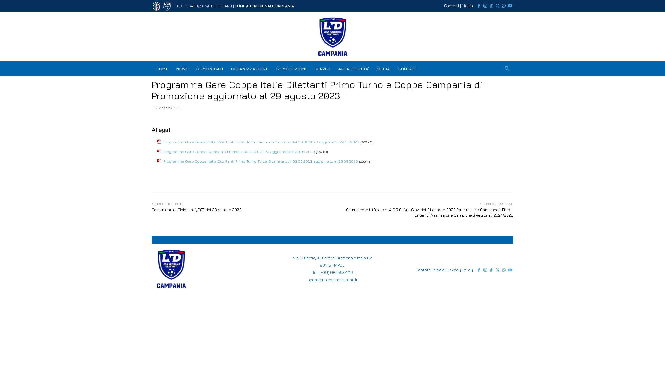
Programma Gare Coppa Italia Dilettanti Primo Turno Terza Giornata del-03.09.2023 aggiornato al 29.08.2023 (260, 161)
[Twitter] (498, 6)
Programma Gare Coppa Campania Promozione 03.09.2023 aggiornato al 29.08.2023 (239, 151)
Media (467, 5)
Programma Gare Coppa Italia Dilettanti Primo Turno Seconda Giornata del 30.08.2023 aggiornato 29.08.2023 (261, 142)
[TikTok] (491, 6)
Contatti (451, 5)
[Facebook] (479, 6)
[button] (507, 69)
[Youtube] (510, 6)
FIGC (178, 6)
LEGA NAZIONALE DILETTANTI (208, 6)
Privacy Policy (460, 270)
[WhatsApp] (504, 6)
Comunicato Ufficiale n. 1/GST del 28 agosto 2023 (197, 210)
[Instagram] (485, 6)
